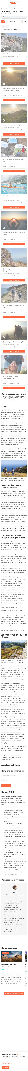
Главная (3, 8)
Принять (5, 1067)
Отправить (6, 786)
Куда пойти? (5, 952)
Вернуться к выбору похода (14, 993)
